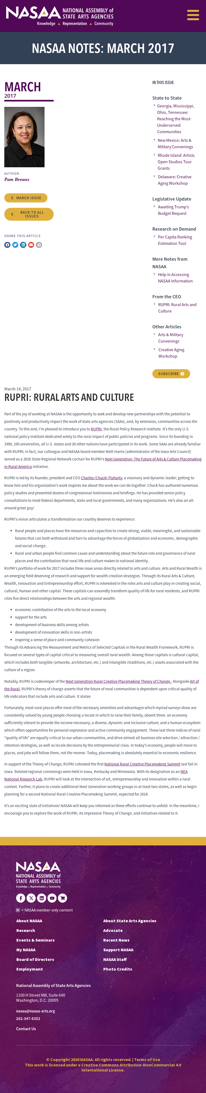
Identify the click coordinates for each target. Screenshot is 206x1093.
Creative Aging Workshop (171, 353)
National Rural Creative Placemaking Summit (142, 764)
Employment (29, 969)
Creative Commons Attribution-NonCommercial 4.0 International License (131, 1067)
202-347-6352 (28, 1018)
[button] (7, 245)
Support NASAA (118, 949)
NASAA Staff (115, 959)
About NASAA (29, 920)
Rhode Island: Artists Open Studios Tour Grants (176, 162)
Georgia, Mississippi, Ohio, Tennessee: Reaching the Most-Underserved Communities (175, 119)
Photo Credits (117, 969)
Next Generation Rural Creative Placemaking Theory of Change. (119, 681)
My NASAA (25, 949)
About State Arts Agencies (129, 920)
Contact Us (26, 1029)
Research (25, 930)
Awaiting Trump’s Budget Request (173, 210)
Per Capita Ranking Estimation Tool (175, 240)
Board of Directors (35, 959)
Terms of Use (147, 1059)
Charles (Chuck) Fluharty (101, 477)
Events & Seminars (35, 940)
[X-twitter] (31, 898)
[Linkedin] (41, 898)
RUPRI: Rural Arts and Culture (177, 308)
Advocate (113, 930)
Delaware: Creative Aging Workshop (175, 180)
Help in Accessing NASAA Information (175, 278)
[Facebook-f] (20, 898)
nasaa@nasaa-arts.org (35, 1011)
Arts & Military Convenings (170, 338)
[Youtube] (52, 898)
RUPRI (96, 428)
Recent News (116, 940)
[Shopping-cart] (62, 898)
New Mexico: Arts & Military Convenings (175, 144)
